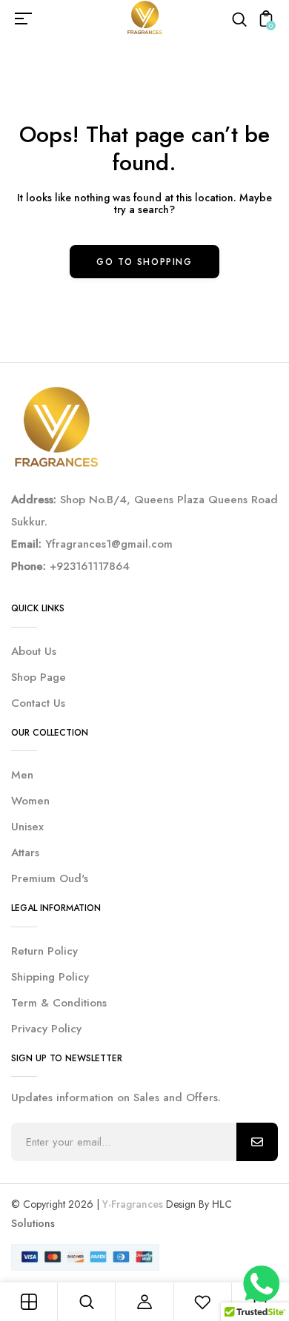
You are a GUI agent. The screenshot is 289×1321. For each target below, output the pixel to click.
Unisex (27, 827)
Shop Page (38, 677)
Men (22, 775)
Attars (25, 852)
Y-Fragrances (132, 1204)
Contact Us (38, 703)
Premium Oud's (49, 878)
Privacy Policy (46, 1029)
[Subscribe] (257, 1142)
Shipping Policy (50, 977)
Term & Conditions (59, 1003)
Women (30, 801)
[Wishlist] (202, 1302)
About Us (33, 651)
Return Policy (44, 951)
